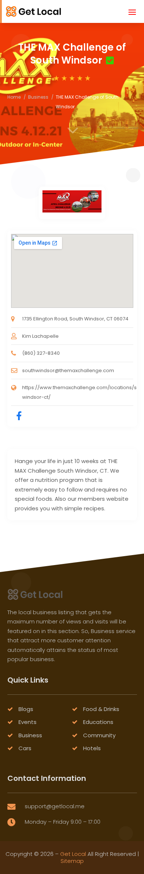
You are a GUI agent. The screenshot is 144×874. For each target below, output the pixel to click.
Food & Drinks (101, 709)
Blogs (25, 709)
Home (14, 97)
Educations (98, 722)
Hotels (92, 748)
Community (99, 735)
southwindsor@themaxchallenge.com (68, 370)
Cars (24, 748)
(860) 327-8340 (41, 353)
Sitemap (72, 861)
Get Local (73, 854)
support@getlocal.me (55, 806)
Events (27, 722)
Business (38, 97)
